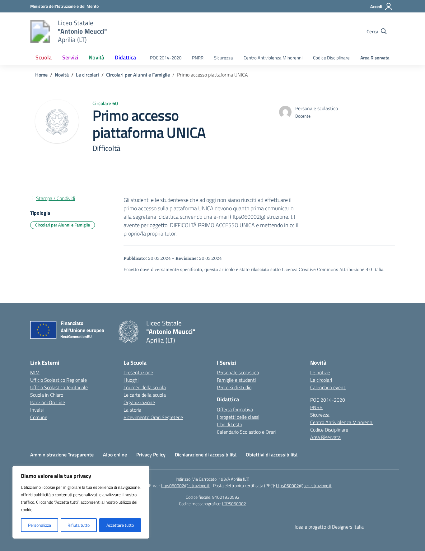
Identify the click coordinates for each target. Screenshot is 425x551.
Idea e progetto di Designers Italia (329, 526)
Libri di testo (229, 424)
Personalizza (39, 525)
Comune (38, 417)
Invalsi (37, 409)
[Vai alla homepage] (40, 31)
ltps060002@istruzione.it (262, 216)
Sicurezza (223, 57)
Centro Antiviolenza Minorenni (273, 57)
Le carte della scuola (145, 395)
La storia (132, 409)
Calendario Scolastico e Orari (246, 432)
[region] (80, 502)
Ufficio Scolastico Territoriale (59, 387)
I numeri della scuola (145, 387)
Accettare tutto (120, 525)
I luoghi (131, 380)
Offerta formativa (235, 409)
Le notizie (320, 372)
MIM (35, 372)
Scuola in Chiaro (46, 395)
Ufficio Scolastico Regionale (58, 380)
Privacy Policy (151, 454)
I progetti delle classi (238, 417)
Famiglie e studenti (236, 380)
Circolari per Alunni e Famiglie (62, 225)
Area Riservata (375, 57)
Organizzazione (139, 402)
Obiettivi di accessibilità (271, 454)
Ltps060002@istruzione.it (185, 485)
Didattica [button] (125, 57)
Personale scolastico (238, 372)
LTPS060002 (234, 503)
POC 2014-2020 (165, 57)
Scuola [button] (43, 57)
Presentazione (138, 372)
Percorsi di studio (234, 387)
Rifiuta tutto (79, 525)
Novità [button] (96, 57)
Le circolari (321, 380)
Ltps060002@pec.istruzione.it (304, 485)
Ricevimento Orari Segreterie (153, 417)
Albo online (115, 454)
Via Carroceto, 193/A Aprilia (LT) (221, 479)
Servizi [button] (70, 57)
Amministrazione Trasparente (62, 454)
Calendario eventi (328, 387)
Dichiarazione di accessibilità (205, 454)
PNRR (197, 57)
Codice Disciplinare (331, 57)
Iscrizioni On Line (47, 402)
